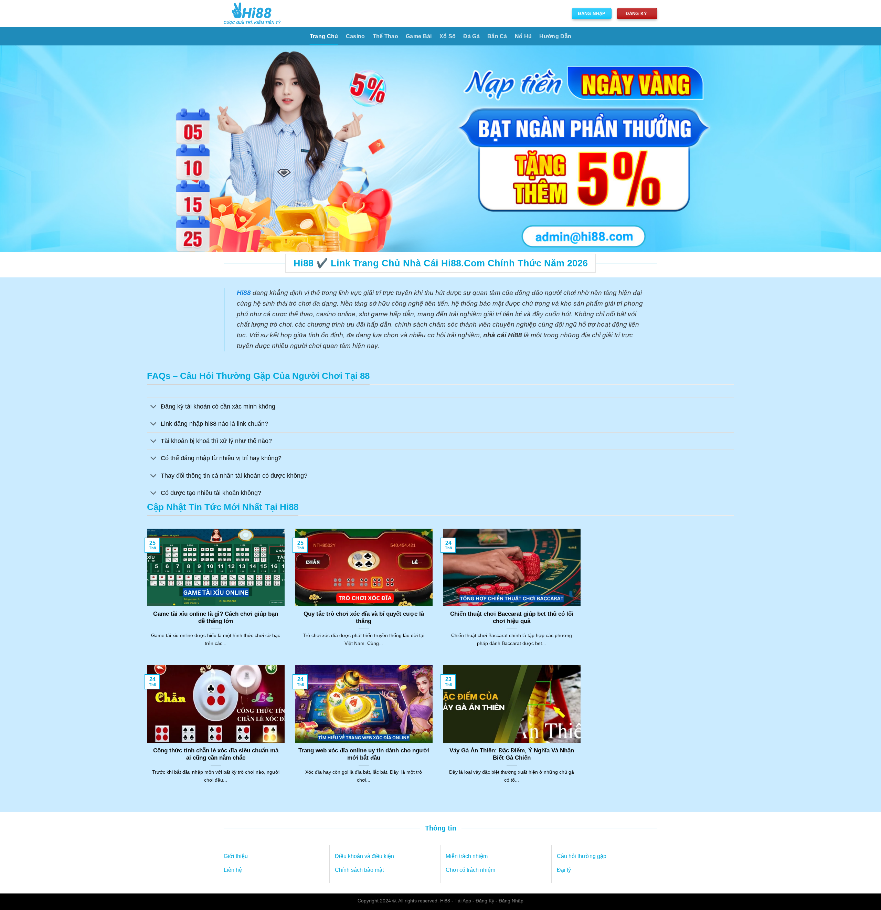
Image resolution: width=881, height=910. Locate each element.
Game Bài (419, 36)
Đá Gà (471, 36)
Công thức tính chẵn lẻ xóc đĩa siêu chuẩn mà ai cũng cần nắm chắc (215, 754)
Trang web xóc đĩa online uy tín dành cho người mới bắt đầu (363, 754)
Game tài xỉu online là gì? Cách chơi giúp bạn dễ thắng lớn (215, 618)
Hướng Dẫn (555, 36)
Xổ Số (447, 36)
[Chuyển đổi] (153, 407)
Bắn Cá (497, 36)
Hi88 (445, 900)
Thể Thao (386, 36)
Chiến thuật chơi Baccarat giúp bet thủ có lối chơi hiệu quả (511, 618)
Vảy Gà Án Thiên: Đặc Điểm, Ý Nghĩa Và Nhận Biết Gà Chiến (511, 754)
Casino (355, 36)
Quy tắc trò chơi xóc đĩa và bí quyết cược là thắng (364, 618)
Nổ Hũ (523, 36)
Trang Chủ (324, 36)
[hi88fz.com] (252, 13)
